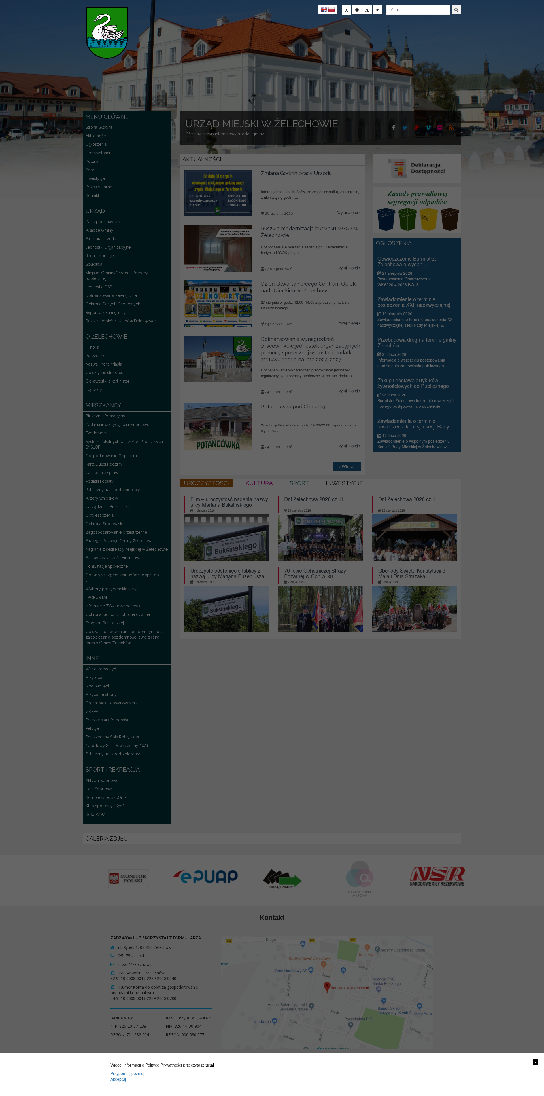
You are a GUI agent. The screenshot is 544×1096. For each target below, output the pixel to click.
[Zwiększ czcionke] (367, 9)
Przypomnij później (127, 1073)
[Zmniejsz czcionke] (346, 10)
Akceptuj (118, 1079)
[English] (324, 9)
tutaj (209, 1065)
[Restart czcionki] (357, 9)
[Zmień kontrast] (377, 9)
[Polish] (331, 9)
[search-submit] (456, 9)
